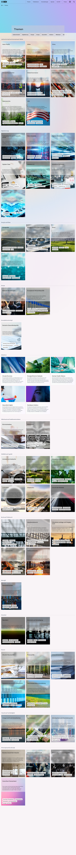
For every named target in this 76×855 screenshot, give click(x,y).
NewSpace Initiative (32, 405)
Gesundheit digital (7, 405)
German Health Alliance (58, 376)
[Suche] (74, 2)
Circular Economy (7, 376)
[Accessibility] (70, 2)
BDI (2, 5)
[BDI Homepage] (4, 2)
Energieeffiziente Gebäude (34, 376)
